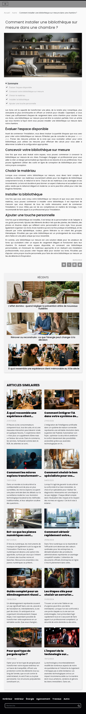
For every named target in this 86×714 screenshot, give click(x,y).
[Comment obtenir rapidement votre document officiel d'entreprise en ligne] (61, 518)
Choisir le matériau (17, 95)
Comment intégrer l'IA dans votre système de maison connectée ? (60, 416)
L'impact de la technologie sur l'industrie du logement (60, 654)
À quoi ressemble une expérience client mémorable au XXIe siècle (43, 368)
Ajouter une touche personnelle (22, 103)
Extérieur (7, 698)
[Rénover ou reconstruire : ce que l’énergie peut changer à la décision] (43, 324)
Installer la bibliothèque (19, 99)
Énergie (30, 698)
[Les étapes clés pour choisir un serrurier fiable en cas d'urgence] (61, 577)
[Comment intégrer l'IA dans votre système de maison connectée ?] (61, 399)
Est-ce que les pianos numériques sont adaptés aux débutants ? (24, 535)
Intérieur (19, 698)
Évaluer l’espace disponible (20, 87)
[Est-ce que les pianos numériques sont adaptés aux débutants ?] (24, 518)
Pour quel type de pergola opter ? (19, 652)
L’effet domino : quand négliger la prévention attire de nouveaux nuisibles (43, 307)
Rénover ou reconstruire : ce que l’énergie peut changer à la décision (43, 338)
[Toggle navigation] (5, 4)
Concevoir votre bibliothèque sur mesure (26, 91)
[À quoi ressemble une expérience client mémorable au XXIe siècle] (43, 355)
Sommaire (13, 83)
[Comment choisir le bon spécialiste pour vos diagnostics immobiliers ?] (61, 459)
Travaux (56, 698)
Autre (14, 13)
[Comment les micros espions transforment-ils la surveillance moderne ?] (24, 459)
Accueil (7, 13)
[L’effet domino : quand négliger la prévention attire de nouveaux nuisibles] (43, 292)
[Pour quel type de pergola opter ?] (24, 637)
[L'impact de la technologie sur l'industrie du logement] (61, 637)
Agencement (43, 698)
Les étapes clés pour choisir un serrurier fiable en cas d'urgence (60, 595)
